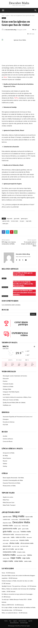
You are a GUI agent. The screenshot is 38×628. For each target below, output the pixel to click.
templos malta (21, 552)
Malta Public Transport (9, 505)
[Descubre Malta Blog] (3, 30)
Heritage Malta (7, 389)
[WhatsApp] (15, 232)
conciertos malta (24, 519)
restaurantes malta (9, 552)
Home (3, 573)
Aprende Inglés (24, 622)
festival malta (25, 525)
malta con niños (21, 537)
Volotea (5, 463)
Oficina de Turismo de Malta (11, 400)
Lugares (8, 15)
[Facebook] (3, 232)
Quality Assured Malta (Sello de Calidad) (14, 402)
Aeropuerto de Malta (8, 453)
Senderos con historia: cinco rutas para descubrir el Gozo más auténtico (24, 292)
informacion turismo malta (21, 534)
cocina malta (14, 519)
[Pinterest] (11, 232)
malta (12, 537)
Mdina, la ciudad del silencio (9, 613)
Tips (10, 621)
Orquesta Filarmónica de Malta (11, 483)
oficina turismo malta (26, 543)
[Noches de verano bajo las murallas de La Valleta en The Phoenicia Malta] (7, 284)
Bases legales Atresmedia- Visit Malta (13, 477)
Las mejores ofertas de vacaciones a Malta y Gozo (17, 397)
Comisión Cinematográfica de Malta (13, 480)
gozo (19, 528)
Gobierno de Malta (8, 386)
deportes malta (7, 522)
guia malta (16, 218)
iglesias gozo (24, 218)
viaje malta (28, 221)
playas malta (7, 546)
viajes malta (8, 561)
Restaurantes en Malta (9, 485)
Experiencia (5, 287)
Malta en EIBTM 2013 (8, 605)
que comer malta (15, 546)
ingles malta (6, 537)
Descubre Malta (21, 522)
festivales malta (17, 525)
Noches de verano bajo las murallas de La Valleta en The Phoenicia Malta (23, 284)
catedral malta (6, 519)
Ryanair (5, 461)
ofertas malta (14, 543)
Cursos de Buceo (7, 441)
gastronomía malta (10, 528)
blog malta (9, 218)
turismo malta (14, 221)
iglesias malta (5, 221)
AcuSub (5, 436)
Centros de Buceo (8, 438)
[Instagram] (19, 259)
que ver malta (19, 549)
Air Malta (5, 455)
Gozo (5, 77)
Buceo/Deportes (14, 622)
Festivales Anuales (8, 384)
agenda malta (7, 516)
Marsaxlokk (29, 537)
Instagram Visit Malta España (11, 392)
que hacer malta (24, 546)
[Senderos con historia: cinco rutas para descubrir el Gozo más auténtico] (7, 293)
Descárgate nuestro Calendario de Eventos (15, 376)
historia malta (16, 531)
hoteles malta (26, 531)
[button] (35, 10)
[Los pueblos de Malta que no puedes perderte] (7, 275)
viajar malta (15, 558)
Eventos (5, 381)
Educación (6, 378)
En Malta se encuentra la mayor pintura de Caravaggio (17, 594)
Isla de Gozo (6, 394)
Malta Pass (6, 499)
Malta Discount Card (8, 502)
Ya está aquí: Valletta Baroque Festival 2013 (14, 599)
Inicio (3, 15)
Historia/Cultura (23, 621)
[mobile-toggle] (3, 10)
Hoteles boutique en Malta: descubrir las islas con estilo (17, 581)
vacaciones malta (21, 555)
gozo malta (25, 528)
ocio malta (5, 543)
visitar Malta (18, 561)
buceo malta (29, 516)
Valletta (29, 555)
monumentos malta (14, 540)
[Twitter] (7, 232)
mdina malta (6, 540)
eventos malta (8, 525)
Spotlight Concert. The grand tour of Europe (14, 586)
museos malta (24, 540)
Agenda (30, 621)
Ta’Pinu (16, 98)
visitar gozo (5, 223)
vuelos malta (27, 561)
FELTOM (5, 424)
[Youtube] (26, 259)
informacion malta (8, 534)
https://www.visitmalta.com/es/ (23, 256)
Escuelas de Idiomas (8, 422)
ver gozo (22, 221)
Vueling (5, 466)
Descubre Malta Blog (10, 29)
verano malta (6, 558)
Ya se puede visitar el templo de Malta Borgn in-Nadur (28, 244)
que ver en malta (8, 549)
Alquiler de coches (8, 497)
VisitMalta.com (7, 405)
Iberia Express (7, 458)
